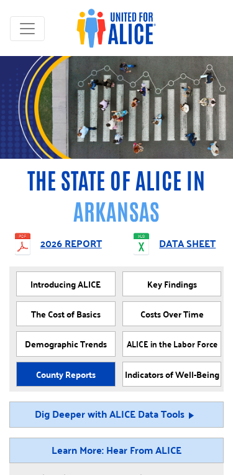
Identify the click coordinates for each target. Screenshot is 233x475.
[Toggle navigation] (27, 28)
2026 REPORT (71, 244)
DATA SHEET (187, 244)
